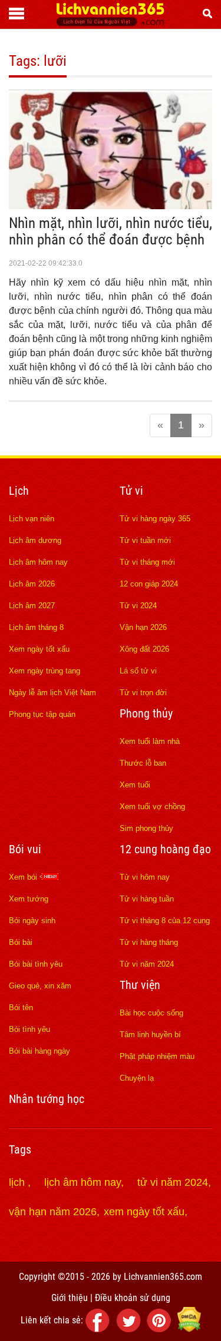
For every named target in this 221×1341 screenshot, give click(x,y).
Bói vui (25, 849)
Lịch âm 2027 (32, 605)
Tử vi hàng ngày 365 (155, 518)
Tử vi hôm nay (145, 877)
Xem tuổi (135, 784)
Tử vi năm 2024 (147, 964)
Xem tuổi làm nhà (150, 741)
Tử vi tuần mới (145, 540)
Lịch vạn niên (31, 518)
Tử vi (131, 491)
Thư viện (140, 985)
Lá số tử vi (138, 670)
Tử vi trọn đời (143, 692)
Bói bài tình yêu (35, 964)
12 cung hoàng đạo (165, 849)
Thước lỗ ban (143, 763)
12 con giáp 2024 (149, 583)
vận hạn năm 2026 (53, 1212)
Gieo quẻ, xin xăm (40, 985)
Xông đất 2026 (144, 649)
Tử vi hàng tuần (147, 898)
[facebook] (99, 1329)
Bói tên (21, 1007)
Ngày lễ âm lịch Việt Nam (52, 692)
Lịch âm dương (35, 540)
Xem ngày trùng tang (44, 670)
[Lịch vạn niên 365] (110, 23)
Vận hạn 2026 (143, 627)
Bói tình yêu (29, 1029)
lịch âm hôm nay (82, 1182)
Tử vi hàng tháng (149, 942)
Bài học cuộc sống (151, 1012)
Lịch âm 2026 (32, 583)
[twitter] (130, 1329)
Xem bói (24, 877)
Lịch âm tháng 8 (36, 627)
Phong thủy (146, 713)
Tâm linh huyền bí (150, 1034)
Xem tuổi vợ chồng (152, 806)
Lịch (19, 491)
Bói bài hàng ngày (39, 1051)
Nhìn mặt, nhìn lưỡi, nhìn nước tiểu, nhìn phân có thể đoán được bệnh (110, 231)
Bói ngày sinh (32, 920)
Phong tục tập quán (42, 714)
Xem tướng (28, 898)
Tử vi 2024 (138, 605)
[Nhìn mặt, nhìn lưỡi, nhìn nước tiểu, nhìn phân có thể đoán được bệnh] (110, 206)
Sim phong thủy (146, 828)
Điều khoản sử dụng (132, 1297)
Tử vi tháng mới (147, 562)
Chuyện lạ (137, 1078)
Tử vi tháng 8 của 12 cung (165, 920)
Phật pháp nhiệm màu (157, 1056)
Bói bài (20, 942)
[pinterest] (161, 1329)
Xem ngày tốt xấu (39, 649)
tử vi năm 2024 (172, 1182)
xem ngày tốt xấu (144, 1212)
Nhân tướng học (46, 1099)
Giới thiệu (69, 1297)
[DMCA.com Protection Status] (189, 1329)
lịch (18, 1182)
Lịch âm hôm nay (38, 562)
